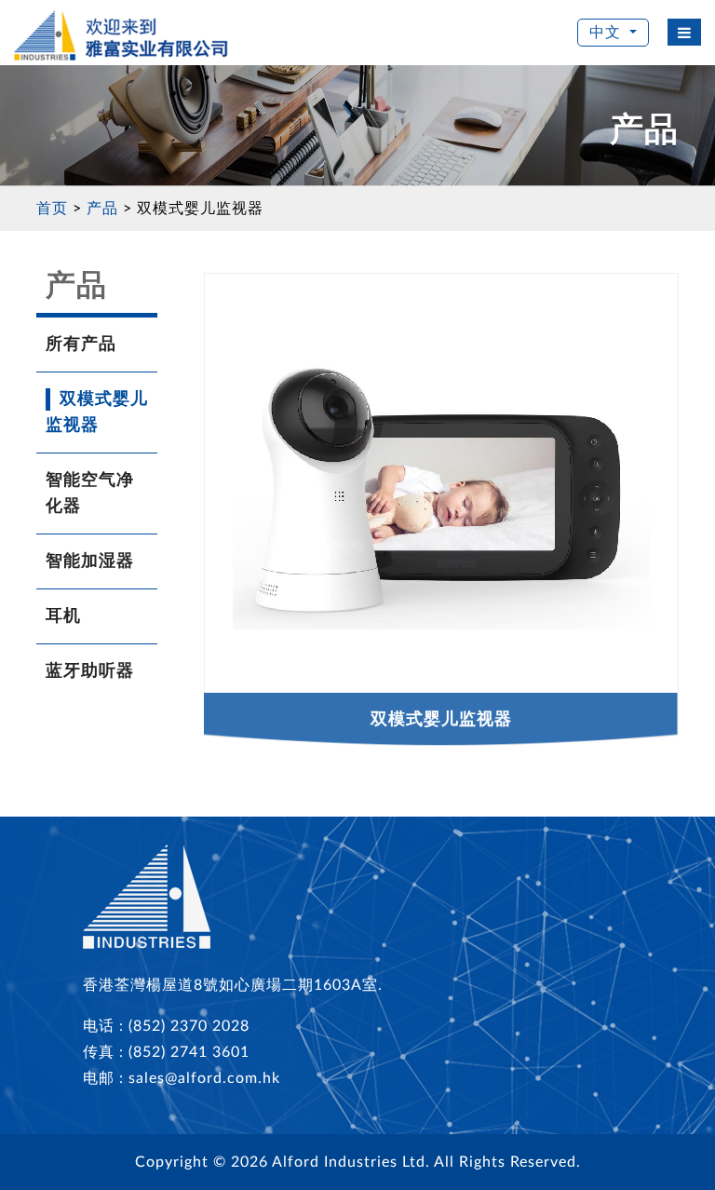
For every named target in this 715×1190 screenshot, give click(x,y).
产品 (102, 208)
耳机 (63, 616)
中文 (605, 32)
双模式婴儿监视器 (200, 208)
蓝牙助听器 (90, 671)
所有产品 (81, 344)
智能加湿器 (90, 561)
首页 (52, 208)
